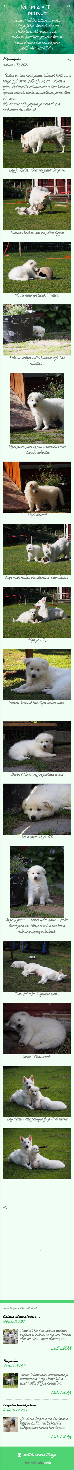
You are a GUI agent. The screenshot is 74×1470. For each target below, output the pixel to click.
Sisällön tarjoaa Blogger (39, 1455)
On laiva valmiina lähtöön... (21, 1316)
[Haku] (69, 7)
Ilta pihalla (10, 1361)
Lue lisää (61, 1349)
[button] (69, 60)
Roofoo (47, 1463)
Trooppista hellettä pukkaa (19, 1405)
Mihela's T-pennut (37, 10)
